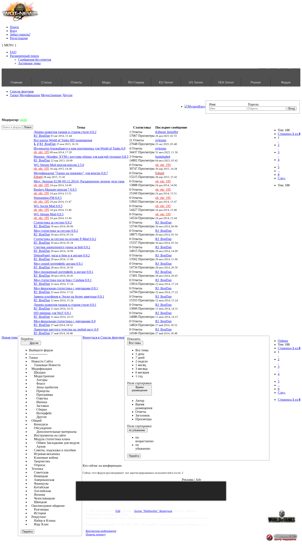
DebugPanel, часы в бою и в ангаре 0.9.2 (62, 255)
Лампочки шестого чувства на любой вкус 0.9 (66, 329)
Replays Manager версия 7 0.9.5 (55, 189)
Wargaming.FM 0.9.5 (48, 198)
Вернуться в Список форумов (103, 337)
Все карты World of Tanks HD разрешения (63, 140)
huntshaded (162, 156)
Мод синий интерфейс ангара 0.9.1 (58, 263)
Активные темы (29, 63)
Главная (16, 82)
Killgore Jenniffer (166, 132)
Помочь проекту (96, 534)
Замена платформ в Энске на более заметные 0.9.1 (69, 296)
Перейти (27, 531)
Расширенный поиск (24, 56)
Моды (106, 82)
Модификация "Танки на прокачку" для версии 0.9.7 (71, 173)
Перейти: (27, 339)
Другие (67, 95)
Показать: (134, 339)
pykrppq (160, 140)
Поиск (14, 27)
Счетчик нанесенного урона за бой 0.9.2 (62, 247)
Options (283, 340)
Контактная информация (101, 531)
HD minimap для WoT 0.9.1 (52, 313)
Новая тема (9, 337)
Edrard (38, 177)
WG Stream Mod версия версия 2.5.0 (59, 165)
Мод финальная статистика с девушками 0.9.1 (66, 288)
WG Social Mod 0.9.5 (48, 206)
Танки (14, 95)
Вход (13, 31)
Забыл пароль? (20, 34)
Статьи (46, 82)
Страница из (289, 134)
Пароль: (253, 104)
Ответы (76, 82)
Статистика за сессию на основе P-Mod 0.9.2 (65, 239)
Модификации (30, 95)
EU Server (166, 82)
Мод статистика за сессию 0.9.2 (56, 230)
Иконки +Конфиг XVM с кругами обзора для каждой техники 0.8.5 (81, 156)
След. (282, 178)
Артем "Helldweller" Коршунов (153, 511)
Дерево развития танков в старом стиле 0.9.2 (65, 132)
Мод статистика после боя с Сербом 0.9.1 (63, 280)
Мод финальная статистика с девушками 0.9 (65, 321)
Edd (117, 511)
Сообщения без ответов (34, 59)
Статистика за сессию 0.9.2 (53, 222)
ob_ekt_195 (41, 152)
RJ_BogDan (42, 135)
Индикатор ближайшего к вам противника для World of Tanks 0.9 (79, 148)
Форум (285, 82)
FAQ (13, 52)
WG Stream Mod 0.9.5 (48, 214)
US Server (196, 82)
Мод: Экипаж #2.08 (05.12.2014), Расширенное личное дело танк (79, 181)
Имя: (212, 104)
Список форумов (22, 91)
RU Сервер (136, 82)
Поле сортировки (139, 383)
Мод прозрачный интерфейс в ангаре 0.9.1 (63, 272)
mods (23, 120)
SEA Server (226, 82)
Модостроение (51, 95)
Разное (256, 82)
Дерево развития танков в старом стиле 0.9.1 (65, 304)
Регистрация (19, 38)
